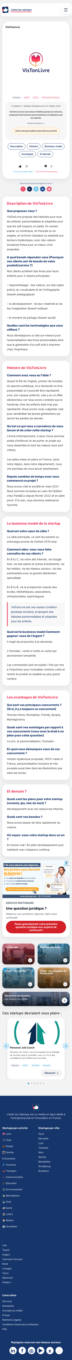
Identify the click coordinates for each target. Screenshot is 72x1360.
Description (16, 146)
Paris (41, 1133)
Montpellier (44, 1161)
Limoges (7, 1268)
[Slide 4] (37, 1083)
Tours (5, 1273)
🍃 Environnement (12, 1189)
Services (7, 1301)
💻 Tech (6, 1201)
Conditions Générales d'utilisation (20, 1324)
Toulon (6, 1250)
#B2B (26, 97)
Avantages (27, 154)
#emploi (46, 1065)
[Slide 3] (34, 1083)
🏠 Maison (8, 1220)
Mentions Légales (11, 1319)
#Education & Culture (50, 97)
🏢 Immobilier (9, 1226)
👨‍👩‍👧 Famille (8, 1152)
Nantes (42, 1157)
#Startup (16, 97)
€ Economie (8, 1158)
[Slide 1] (28, 1083)
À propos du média (12, 1310)
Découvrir (50, 1072)
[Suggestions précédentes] (6, 1046)
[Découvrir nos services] (64, 1000)
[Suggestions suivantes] (65, 1046)
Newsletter (8, 1305)
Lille (4, 1245)
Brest (5, 1263)
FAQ (4, 1329)
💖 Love (6, 1133)
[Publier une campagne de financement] (65, 984)
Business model (53, 146)
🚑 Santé (7, 1207)
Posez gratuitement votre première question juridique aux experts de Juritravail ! (36, 926)
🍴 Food (6, 1140)
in (43, 188)
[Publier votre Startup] (30, 984)
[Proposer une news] (65, 960)
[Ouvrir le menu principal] (66, 10)
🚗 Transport (9, 1170)
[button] (20, 166)
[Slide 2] (31, 1083)
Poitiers (6, 1282)
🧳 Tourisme (9, 1164)
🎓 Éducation (9, 1183)
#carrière (35, 1065)
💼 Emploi (7, 1146)
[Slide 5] (40, 1083)
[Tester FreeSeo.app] (30, 960)
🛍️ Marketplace (11, 1195)
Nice (40, 1152)
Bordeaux (43, 1170)
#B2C (35, 97)
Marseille (43, 1138)
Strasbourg (44, 1166)
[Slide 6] (44, 1083)
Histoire (33, 146)
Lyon (41, 1143)
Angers (6, 1254)
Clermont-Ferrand (12, 1259)
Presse (6, 1315)
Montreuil (7, 1277)
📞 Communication (12, 1177)
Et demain (45, 154)
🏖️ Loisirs (7, 1214)
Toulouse (43, 1147)
